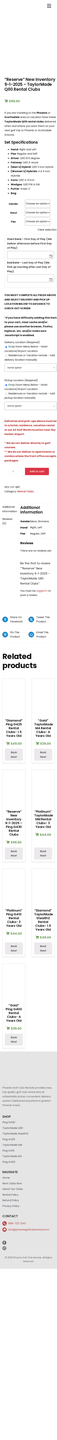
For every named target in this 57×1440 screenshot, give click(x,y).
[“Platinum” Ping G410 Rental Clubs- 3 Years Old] (14, 887)
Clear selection (47, 230)
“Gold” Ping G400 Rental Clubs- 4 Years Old (14, 1013)
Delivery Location (22, 342)
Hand (13, 213)
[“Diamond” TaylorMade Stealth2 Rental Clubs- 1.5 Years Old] (43, 887)
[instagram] (4, 1248)
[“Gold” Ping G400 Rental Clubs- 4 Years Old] (14, 982)
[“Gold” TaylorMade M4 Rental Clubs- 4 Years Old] (43, 697)
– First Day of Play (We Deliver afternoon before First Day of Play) (29, 243)
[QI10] (28, 45)
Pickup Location (21, 380)
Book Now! (14, 755)
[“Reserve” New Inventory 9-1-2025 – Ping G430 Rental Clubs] (14, 788)
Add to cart (37, 471)
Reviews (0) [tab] (7, 521)
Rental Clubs (25, 491)
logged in (42, 591)
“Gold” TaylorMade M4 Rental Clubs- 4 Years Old (43, 728)
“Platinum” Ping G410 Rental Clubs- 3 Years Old (13, 918)
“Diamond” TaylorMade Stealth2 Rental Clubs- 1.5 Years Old (43, 920)
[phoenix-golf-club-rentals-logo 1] (14, 3)
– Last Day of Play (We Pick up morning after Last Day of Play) (29, 267)
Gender (13, 204)
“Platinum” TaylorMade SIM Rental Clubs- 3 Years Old (43, 819)
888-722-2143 (17, 1223)
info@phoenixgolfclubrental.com (28, 1229)
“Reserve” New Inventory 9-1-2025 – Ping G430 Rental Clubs (13, 823)
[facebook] (4, 1243)
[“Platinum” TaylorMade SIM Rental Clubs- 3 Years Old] (43, 788)
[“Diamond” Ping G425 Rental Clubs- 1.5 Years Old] (14, 697)
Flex (13, 222)
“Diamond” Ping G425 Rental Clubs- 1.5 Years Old (14, 728)
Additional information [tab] (9, 509)
